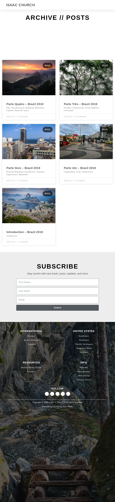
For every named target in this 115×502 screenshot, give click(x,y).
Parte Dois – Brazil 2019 (23, 168)
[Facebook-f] (63, 394)
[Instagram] (47, 394)
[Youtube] (68, 394)
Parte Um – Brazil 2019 (80, 168)
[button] (106, 5)
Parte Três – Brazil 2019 (80, 104)
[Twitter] (57, 394)
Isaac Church (20, 5)
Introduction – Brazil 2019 (24, 232)
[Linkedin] (52, 394)
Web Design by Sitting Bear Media (57, 407)
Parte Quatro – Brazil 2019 (24, 104)
